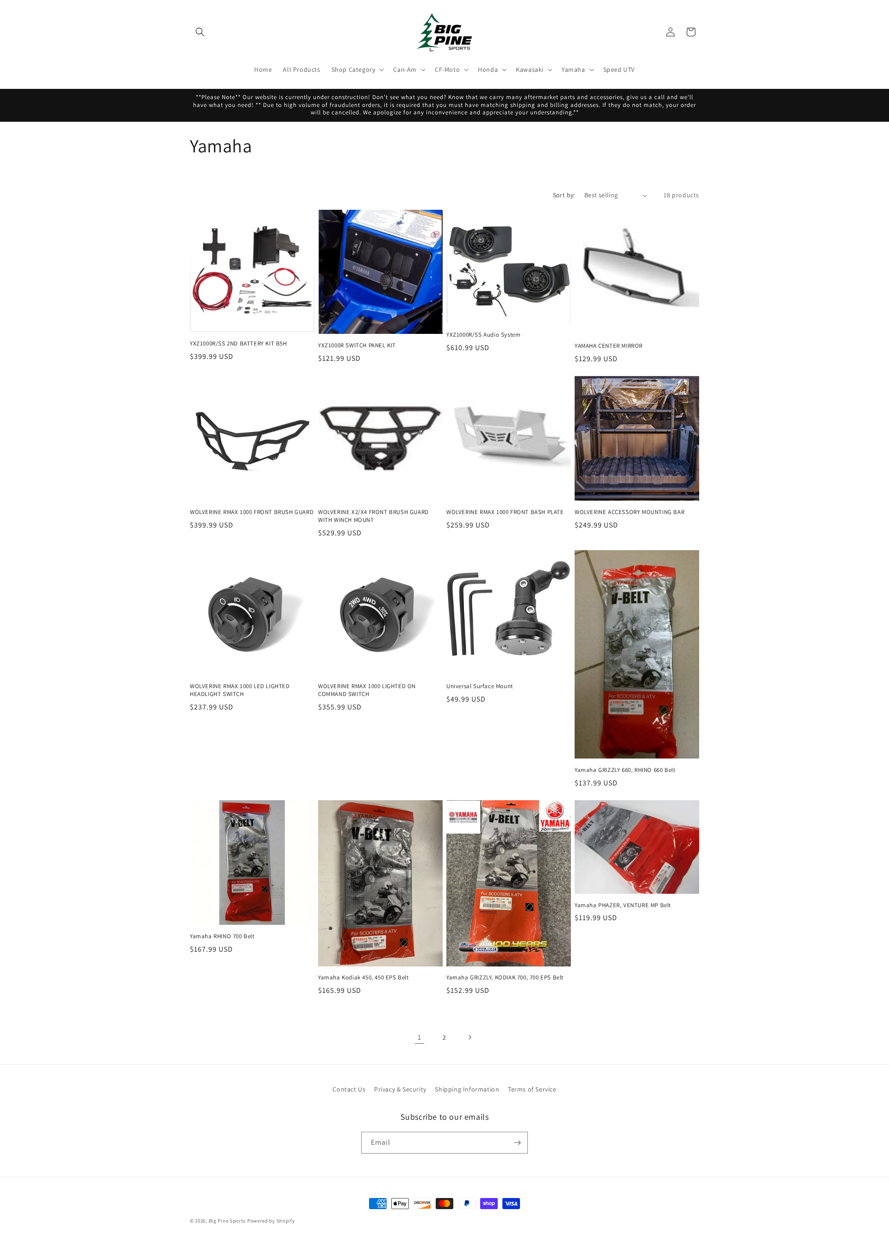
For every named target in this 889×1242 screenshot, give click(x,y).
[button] (200, 32)
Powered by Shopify (271, 1220)
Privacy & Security (400, 1089)
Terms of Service (532, 1089)
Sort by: (564, 195)
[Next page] (469, 1037)
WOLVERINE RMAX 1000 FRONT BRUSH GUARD (251, 512)
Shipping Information (467, 1089)
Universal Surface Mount (479, 686)
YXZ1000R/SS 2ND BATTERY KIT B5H (238, 343)
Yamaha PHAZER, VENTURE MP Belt (623, 905)
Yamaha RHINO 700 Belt (222, 936)
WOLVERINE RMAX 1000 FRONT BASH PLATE (505, 512)
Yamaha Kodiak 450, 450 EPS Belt (363, 977)
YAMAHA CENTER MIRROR (609, 346)
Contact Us (348, 1089)
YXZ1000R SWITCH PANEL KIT (357, 345)
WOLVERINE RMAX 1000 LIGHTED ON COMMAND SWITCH (367, 690)
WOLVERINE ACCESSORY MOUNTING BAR (629, 512)
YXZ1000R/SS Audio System (483, 335)
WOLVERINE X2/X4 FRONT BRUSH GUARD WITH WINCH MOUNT (373, 516)
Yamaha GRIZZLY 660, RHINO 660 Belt (625, 770)
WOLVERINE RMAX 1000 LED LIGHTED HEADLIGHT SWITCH (240, 690)
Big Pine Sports (228, 1220)
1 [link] (419, 1037)
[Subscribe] (517, 1143)
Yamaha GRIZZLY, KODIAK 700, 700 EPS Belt (504, 977)
